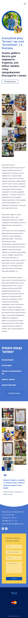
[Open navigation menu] (24, 3)
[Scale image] (8, 99)
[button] (10, 82)
